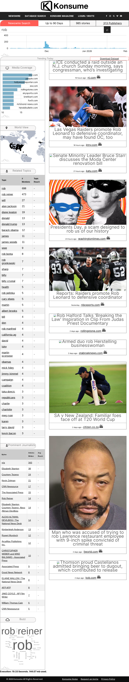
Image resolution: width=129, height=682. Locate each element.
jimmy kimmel (10, 373)
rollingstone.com (91, 330)
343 (30, 462)
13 (29, 529)
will (4, 200)
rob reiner (7, 194)
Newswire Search (19, 23)
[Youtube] (121, 16)
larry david (8, 427)
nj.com (92, 77)
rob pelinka (8, 293)
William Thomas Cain (12, 603)
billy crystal (8, 281)
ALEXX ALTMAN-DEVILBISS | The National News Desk (12, 520)
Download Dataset (109, 58)
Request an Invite (89, 679)
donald (5, 218)
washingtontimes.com (92, 238)
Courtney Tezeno (10, 474)
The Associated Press (12, 492)
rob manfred (9, 328)
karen (5, 421)
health (5, 287)
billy (4, 275)
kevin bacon (9, 433)
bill (3, 316)
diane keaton (9, 212)
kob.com (91, 577)
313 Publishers (112, 23)
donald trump (9, 224)
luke (4, 346)
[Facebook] (106, 16)
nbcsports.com (90, 304)
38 (29, 468)
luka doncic (8, 391)
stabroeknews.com (91, 353)
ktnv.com (91, 144)
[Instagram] (110, 16)
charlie (6, 403)
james (5, 236)
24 (29, 474)
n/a (3, 462)
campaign (7, 379)
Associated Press (10, 566)
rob (4, 188)
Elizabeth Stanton (10, 468)
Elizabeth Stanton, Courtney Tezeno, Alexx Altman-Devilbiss (13, 507)
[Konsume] (64, 6)
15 (29, 492)
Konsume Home (70, 679)
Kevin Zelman (8, 480)
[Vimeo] (117, 16)
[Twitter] (114, 16)
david (5, 340)
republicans (8, 397)
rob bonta (7, 253)
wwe (4, 248)
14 (29, 498)
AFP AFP (6, 587)
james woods (9, 242)
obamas (6, 361)
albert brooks (9, 310)
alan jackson (9, 206)
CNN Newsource (10, 486)
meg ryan (7, 415)
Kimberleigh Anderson (13, 529)
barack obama (10, 230)
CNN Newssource (10, 609)
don (4, 322)
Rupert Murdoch (10, 535)
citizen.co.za (91, 427)
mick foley (8, 367)
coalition (6, 385)
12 (29, 535)
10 (29, 555)
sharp (5, 269)
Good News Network (12, 572)
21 (29, 480)
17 (29, 486)
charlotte (7, 409)
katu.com (92, 170)
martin (5, 304)
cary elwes (8, 298)
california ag (9, 334)
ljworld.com (91, 551)
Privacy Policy (108, 679)
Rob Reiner (7, 498)
